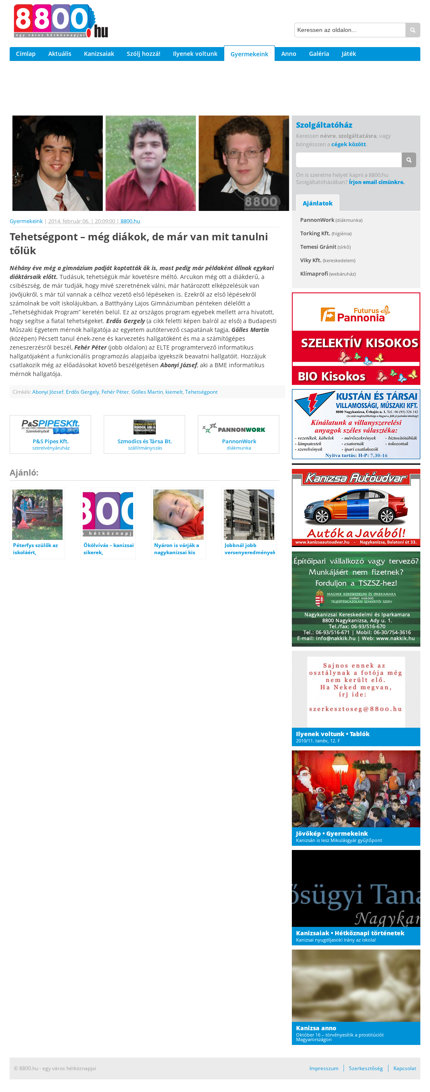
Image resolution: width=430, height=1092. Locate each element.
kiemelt (174, 391)
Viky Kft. (327, 260)
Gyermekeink (249, 54)
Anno (288, 54)
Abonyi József (47, 391)
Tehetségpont (201, 391)
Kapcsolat (404, 1068)
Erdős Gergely (82, 391)
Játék (349, 54)
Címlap (26, 54)
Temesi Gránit (325, 246)
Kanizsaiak (99, 54)
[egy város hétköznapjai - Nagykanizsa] (61, 22)
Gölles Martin (147, 391)
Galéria (319, 54)
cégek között (348, 144)
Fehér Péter (115, 391)
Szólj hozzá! (143, 54)
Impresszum (323, 1068)
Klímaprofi (328, 273)
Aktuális (59, 54)
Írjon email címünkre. (376, 182)
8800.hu (130, 221)
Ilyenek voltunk (195, 54)
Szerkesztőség (366, 1068)
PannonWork (331, 220)
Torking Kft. (325, 233)
